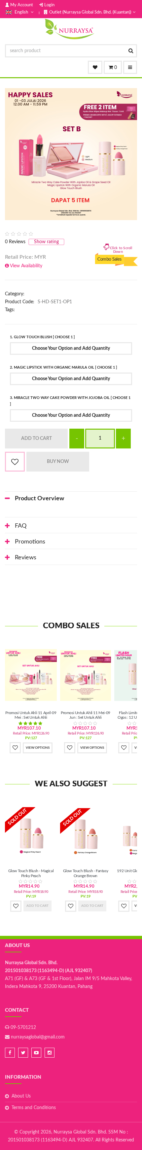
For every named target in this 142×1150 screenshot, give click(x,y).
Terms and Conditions (34, 1107)
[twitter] (23, 1053)
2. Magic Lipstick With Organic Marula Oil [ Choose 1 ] (63, 367)
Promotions (30, 542)
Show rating (46, 242)
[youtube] (36, 1053)
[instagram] (49, 1053)
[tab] (71, 499)
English (21, 12)
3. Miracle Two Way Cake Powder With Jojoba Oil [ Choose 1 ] (70, 401)
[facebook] (10, 1053)
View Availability (26, 266)
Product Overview (39, 499)
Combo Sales (110, 262)
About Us (21, 1096)
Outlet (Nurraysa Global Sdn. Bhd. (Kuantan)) (90, 12)
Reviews (25, 558)
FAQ (20, 526)
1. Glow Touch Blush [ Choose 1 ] (42, 337)
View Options (38, 747)
